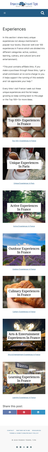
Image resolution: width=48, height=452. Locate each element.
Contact (10, 430)
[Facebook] (17, 447)
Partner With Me (23, 430)
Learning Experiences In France (24, 397)
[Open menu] (5, 13)
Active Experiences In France (24, 226)
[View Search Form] (42, 13)
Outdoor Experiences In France (24, 269)
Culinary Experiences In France (24, 312)
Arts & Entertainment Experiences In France (24, 354)
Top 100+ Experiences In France (24, 141)
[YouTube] (27, 447)
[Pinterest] (30, 447)
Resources (36, 430)
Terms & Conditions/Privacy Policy (24, 433)
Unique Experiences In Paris (24, 183)
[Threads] (24, 447)
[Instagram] (20, 447)
